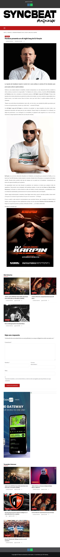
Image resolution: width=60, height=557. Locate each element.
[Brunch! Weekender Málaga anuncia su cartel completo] (16, 528)
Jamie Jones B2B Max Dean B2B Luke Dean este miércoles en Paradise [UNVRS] (16, 297)
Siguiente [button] (54, 425)
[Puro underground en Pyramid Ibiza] (16, 313)
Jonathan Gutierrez (9, 41)
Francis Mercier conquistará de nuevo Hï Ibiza (43, 297)
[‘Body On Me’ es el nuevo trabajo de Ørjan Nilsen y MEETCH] (43, 475)
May (6, 516)
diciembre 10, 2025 (18, 41)
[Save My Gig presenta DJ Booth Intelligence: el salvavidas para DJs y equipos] (16, 502)
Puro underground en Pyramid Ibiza (15, 324)
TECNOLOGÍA (13, 508)
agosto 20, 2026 (44, 300)
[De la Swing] (38, 425)
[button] (5, 28)
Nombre (7, 362)
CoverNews (37, 554)
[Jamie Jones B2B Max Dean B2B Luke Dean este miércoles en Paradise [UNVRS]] (16, 286)
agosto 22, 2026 (17, 300)
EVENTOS (7, 36)
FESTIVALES (7, 535)
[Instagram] (28, 5)
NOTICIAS (7, 508)
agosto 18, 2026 (17, 325)
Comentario (8, 342)
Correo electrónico (34, 363)
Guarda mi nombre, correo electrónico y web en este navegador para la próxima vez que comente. (28, 379)
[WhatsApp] (31, 5)
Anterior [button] (5, 425)
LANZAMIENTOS (35, 482)
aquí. (15, 206)
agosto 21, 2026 (44, 489)
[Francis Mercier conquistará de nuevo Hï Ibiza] (43, 286)
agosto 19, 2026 (17, 542)
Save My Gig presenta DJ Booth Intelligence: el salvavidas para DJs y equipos (16, 513)
